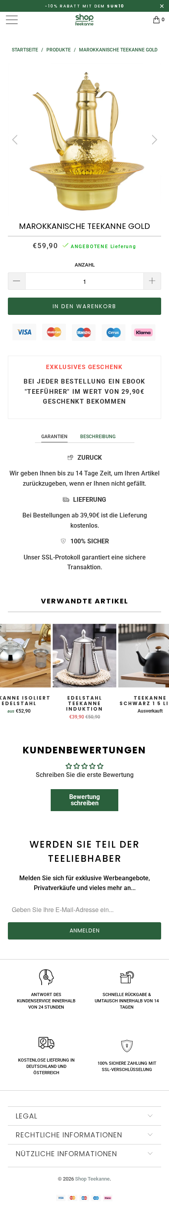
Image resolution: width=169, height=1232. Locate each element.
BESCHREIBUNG (98, 436)
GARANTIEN (54, 436)
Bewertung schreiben (84, 800)
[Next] (153, 139)
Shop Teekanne (92, 1179)
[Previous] (15, 139)
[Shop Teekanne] (84, 19)
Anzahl (85, 265)
